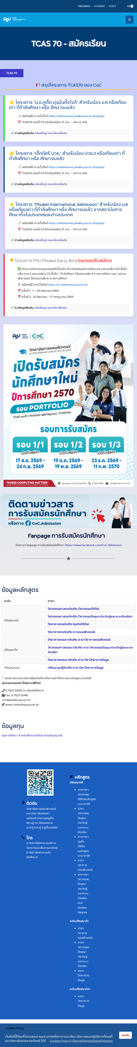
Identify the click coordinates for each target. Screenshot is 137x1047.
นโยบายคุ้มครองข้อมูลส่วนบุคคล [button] (92, 1041)
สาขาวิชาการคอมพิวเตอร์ (85, 865)
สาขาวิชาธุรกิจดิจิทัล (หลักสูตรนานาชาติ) (84, 846)
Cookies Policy (60, 1041)
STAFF (112, 6)
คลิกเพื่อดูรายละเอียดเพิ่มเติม (51, 133)
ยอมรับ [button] (126, 1035)
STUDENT (99, 6)
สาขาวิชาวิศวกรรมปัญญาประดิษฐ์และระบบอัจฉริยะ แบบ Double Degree (83, 893)
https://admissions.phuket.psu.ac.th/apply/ (77, 116)
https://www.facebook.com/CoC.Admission (93, 545)
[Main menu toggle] (129, 20)
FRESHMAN (84, 6)
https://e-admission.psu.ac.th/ (68, 284)
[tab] (11, 73)
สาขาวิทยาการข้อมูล (83, 975)
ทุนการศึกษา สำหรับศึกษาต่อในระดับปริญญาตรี (32, 735)
